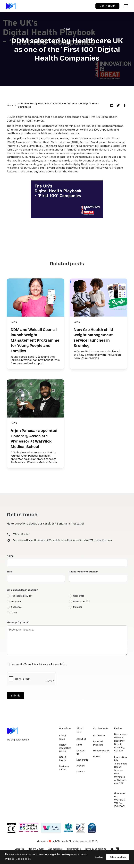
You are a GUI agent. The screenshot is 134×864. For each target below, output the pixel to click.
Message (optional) (18, 622)
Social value (62, 737)
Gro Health (99, 735)
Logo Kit (19, 848)
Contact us (80, 752)
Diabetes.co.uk (101, 750)
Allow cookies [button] (118, 857)
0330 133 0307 (21, 533)
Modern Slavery (36, 848)
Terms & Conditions (35, 664)
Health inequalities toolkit (65, 748)
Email (10, 571)
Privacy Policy (58, 664)
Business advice (64, 768)
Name (10, 556)
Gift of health (62, 759)
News (79, 744)
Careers (80, 771)
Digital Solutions (44, 171)
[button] (125, 6)
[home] (10, 5)
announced (29, 125)
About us (81, 739)
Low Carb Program (98, 743)
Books (96, 756)
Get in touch (107, 6)
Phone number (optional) (83, 571)
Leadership (82, 759)
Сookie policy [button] (23, 858)
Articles (80, 765)
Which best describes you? (22, 590)
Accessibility (55, 848)
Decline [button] (99, 857)
